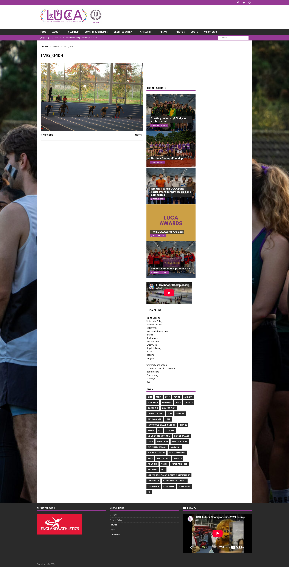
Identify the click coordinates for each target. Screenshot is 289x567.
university (153, 480)
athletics (153, 402)
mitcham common (157, 447)
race (150, 458)
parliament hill (177, 452)
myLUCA (113, 515)
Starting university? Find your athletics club (169, 120)
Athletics (146, 31)
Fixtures (113, 524)
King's (151, 430)
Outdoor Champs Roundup (167, 158)
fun (170, 413)
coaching (153, 408)
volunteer (168, 486)
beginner (167, 402)
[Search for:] (233, 37)
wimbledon (184, 486)
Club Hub (73, 31)
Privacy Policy (116, 520)
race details (163, 458)
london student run (159, 436)
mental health (179, 441)
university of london (174, 480)
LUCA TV (191, 508)
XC (149, 492)
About (56, 31)
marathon (162, 441)
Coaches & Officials (96, 31)
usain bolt (153, 486)
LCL (160, 430)
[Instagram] (249, 2)
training (152, 469)
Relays (164, 31)
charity (189, 402)
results (178, 458)
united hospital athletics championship (169, 475)
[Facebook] (238, 2)
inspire (183, 425)
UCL (163, 469)
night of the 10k (156, 452)
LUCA (150, 441)
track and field (179, 464)
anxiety (189, 397)
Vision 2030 (210, 31)
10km (158, 397)
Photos (180, 31)
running (152, 464)
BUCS (178, 402)
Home (43, 31)
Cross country (156, 413)
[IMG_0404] (92, 129)
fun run (180, 413)
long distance (181, 436)
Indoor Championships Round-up (170, 268)
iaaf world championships (161, 425)
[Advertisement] (180, 15)
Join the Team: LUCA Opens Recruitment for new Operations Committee (171, 192)
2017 (167, 397)
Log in (194, 31)
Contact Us (115, 534)
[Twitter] (243, 2)
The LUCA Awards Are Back (167, 231)
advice (177, 397)
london (170, 430)
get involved (155, 419)
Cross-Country (123, 31)
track (164, 464)
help (168, 419)
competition (168, 408)
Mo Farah (175, 447)
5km (150, 397)
